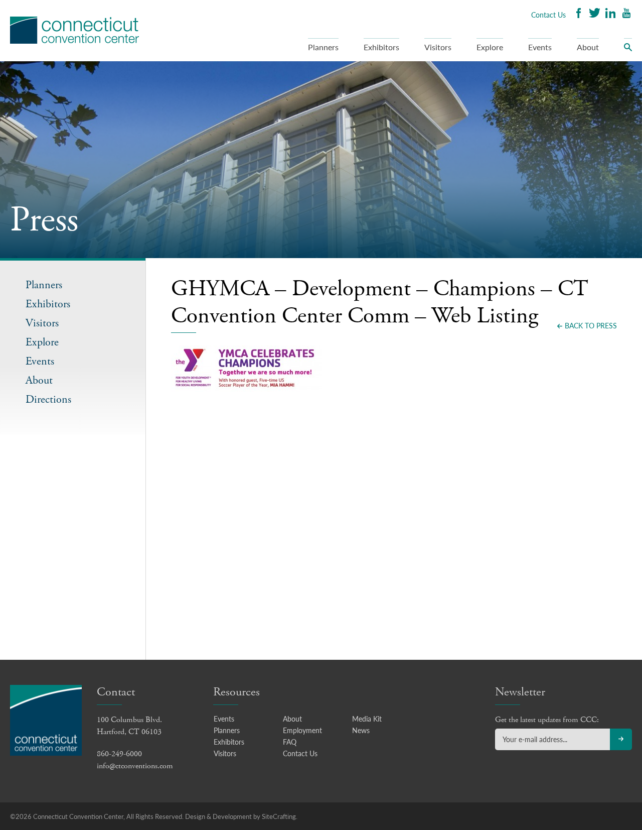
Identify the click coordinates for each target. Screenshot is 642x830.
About (588, 47)
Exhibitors (381, 47)
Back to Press (591, 325)
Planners (323, 47)
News (361, 730)
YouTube (626, 14)
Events (540, 47)
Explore (489, 47)
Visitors (437, 47)
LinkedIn (610, 14)
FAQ (289, 741)
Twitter (594, 14)
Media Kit (367, 718)
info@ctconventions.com (135, 766)
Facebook (578, 14)
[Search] (628, 49)
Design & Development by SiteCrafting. (241, 816)
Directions (48, 400)
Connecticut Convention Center (74, 30)
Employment (302, 730)
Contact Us (548, 14)
